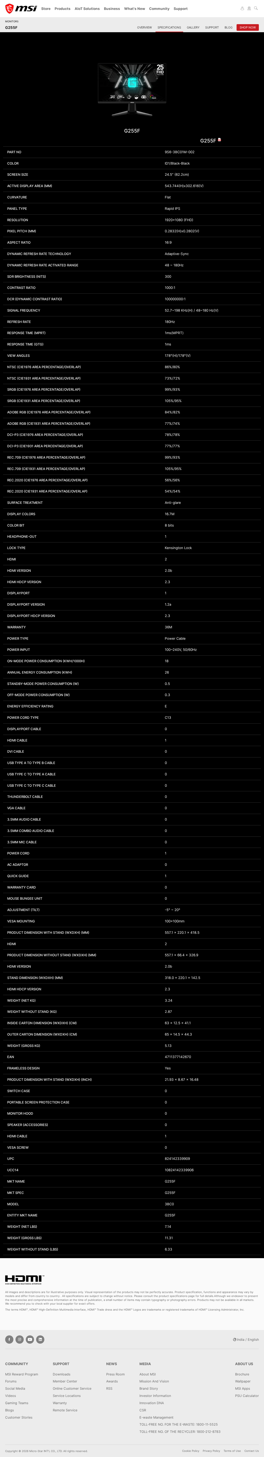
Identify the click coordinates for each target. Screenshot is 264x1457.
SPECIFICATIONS (169, 27)
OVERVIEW (144, 27)
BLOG (228, 27)
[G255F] (132, 89)
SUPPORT (212, 27)
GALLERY (193, 27)
